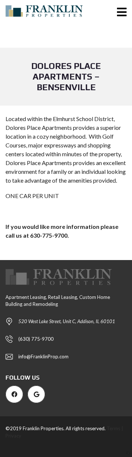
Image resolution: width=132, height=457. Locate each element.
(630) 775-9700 (36, 339)
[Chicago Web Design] (129, 452)
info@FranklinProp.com (43, 356)
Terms (113, 428)
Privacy (13, 436)
